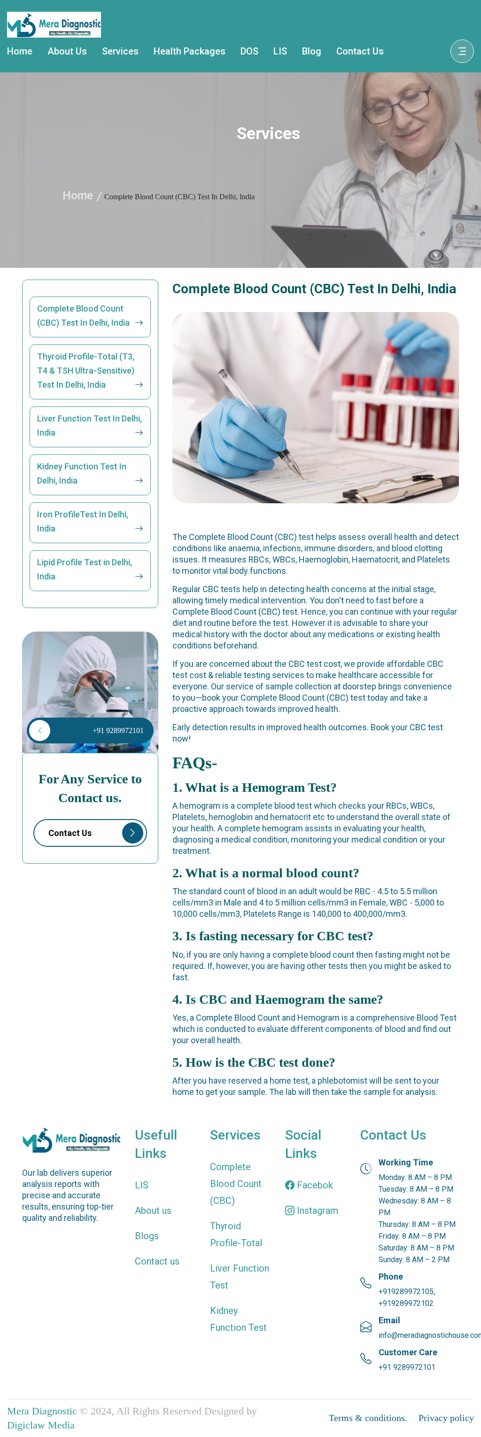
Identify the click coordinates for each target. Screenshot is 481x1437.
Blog (311, 51)
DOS (249, 51)
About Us (67, 51)
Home (19, 51)
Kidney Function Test (238, 1319)
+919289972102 (406, 1303)
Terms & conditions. (368, 1418)
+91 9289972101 (118, 730)
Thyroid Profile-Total (236, 1234)
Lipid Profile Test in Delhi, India (84, 569)
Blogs (147, 1236)
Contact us (157, 1261)
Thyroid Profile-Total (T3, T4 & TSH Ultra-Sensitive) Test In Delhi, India (85, 370)
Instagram (316, 1210)
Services (120, 51)
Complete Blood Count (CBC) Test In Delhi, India (83, 316)
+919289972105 (406, 1291)
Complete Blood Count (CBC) (236, 1183)
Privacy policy (446, 1418)
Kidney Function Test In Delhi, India (81, 473)
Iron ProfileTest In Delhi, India (82, 521)
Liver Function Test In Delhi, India (89, 425)
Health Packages (189, 51)
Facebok (314, 1185)
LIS (280, 51)
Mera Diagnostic (42, 1411)
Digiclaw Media (41, 1425)
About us (153, 1210)
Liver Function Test (239, 1277)
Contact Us (360, 51)
